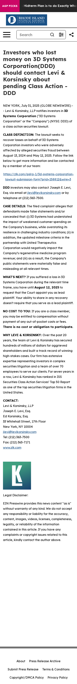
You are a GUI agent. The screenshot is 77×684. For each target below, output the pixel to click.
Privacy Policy (57, 677)
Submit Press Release (23, 669)
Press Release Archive (45, 661)
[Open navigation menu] (6, 34)
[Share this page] (71, 34)
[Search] (52, 34)
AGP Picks (9, 6)
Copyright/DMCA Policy (27, 677)
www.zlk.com (12, 447)
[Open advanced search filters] (61, 34)
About (20, 661)
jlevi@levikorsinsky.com (44, 193)
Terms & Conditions (56, 669)
